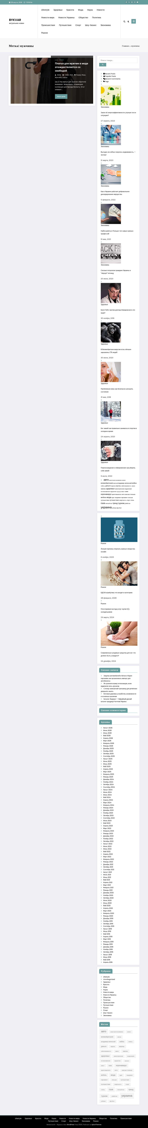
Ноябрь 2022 (108, 838)
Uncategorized (109, 979)
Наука (90, 9)
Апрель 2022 (108, 854)
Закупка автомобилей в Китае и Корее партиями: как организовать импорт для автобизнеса (116, 678)
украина (106, 507)
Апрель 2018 (107, 962)
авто (106, 480)
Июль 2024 (107, 792)
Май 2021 (106, 880)
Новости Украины (66, 17)
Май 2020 (107, 905)
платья (64, 77)
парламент (124, 497)
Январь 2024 (108, 808)
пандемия (118, 497)
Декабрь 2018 (108, 947)
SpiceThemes (96, 1125)
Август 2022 (107, 844)
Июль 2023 (107, 820)
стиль (132, 500)
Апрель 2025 (108, 769)
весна (115, 483)
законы (103, 489)
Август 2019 (107, 929)
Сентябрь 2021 (108, 869)
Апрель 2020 (108, 908)
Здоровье (57, 9)
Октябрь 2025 (108, 753)
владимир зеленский (124, 483)
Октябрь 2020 (108, 898)
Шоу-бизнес (90, 25)
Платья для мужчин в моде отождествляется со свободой (71, 67)
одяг (113, 497)
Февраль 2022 (108, 859)
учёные (114, 508)
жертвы (118, 486)
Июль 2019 (107, 931)
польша (130, 497)
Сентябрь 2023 (109, 818)
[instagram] (135, 2)
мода (83, 75)
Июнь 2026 (107, 733)
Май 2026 (107, 735)
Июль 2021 (107, 875)
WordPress (70, 1125)
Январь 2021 (108, 890)
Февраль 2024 (108, 805)
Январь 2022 (108, 862)
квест (123, 491)
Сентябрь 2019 (108, 926)
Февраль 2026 (108, 743)
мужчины (58, 77)
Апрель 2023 (108, 826)
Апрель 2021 (107, 882)
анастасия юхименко (115, 480)
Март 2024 (107, 802)
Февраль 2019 (108, 942)
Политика (96, 17)
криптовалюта (116, 494)
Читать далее (61, 96)
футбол (119, 508)
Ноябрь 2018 (108, 949)
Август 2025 (107, 759)
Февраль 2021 (108, 887)
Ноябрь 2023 (108, 813)
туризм (121, 503)
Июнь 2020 (107, 903)
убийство (127, 503)
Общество (83, 17)
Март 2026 (107, 741)
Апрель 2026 (108, 738)
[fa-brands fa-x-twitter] (129, 2)
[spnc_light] (128, 21)
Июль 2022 (107, 846)
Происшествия (48, 25)
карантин (113, 492)
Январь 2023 (108, 833)
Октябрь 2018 (108, 952)
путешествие (105, 500)
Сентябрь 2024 (109, 787)
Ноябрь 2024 (108, 782)
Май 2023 (106, 823)
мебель (103, 497)
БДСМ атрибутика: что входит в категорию (116, 592)
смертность (122, 500)
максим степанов (130, 494)
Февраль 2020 (108, 913)
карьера (119, 491)
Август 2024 (107, 790)
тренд (115, 503)
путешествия (114, 500)
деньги (108, 486)
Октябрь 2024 (108, 784)
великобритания (107, 483)
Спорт (78, 25)
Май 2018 (106, 960)
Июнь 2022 (107, 849)
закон (133, 486)
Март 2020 (107, 911)
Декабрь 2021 (108, 864)
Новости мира (47, 17)
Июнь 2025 (107, 764)
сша (103, 503)
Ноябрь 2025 (108, 751)
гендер (78, 75)
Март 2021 (107, 885)
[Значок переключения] (133, 21)
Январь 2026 (108, 746)
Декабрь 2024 (108, 779)
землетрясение (119, 489)
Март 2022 (107, 857)
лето (123, 494)
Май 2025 (107, 766)
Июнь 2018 (107, 957)
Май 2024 (107, 797)
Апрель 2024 (108, 800)
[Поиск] (124, 21)
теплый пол (108, 503)
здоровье (110, 488)
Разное (44, 32)
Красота (70, 9)
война (134, 483)
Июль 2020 (107, 900)
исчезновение (105, 492)
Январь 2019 (108, 944)
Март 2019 (107, 939)
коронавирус (106, 494)
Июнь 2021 (107, 877)
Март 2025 (107, 772)
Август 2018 (107, 954)
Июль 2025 (107, 761)
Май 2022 (106, 851)
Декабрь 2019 (108, 918)
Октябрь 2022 (108, 841)
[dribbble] (132, 2)
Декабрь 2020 (108, 893)
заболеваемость (126, 486)
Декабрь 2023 (108, 810)
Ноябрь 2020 (108, 895)
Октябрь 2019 (108, 924)
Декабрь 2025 (108, 748)
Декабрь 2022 (108, 836)
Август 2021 (107, 872)
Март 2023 (107, 828)
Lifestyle (45, 9)
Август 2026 (107, 728)
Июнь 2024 (107, 795)
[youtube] (137, 2)
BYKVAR (15, 20)
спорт (128, 500)
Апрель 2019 (107, 936)
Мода (80, 9)
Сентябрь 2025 (109, 756)
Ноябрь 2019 (108, 921)
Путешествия (65, 25)
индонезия (128, 489)
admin (59, 75)
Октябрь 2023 (108, 815)
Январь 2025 (108, 777)
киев (126, 491)
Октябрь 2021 (108, 867)
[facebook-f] (126, 2)
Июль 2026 (107, 730)
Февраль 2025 (108, 774)
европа (113, 486)
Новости (101, 9)
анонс (124, 480)
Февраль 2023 (108, 831)
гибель (103, 486)
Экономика (105, 25)
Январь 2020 (108, 916)
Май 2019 (106, 934)
